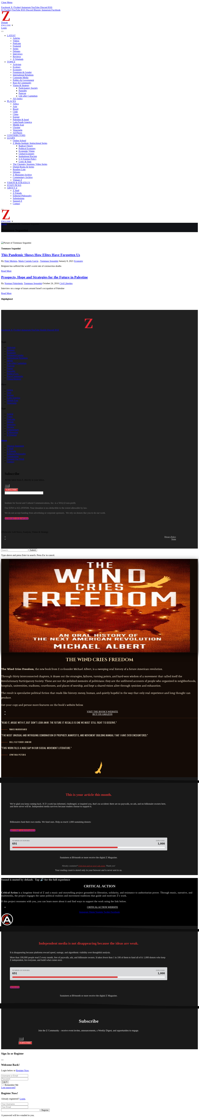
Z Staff (16, 190)
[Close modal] (2, 1059)
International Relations (23, 75)
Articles (16, 38)
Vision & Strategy (21, 85)
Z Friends (17, 193)
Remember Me (11, 1085)
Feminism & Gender (22, 72)
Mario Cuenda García (28, 261)
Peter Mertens (11, 261)
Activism (17, 64)
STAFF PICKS (14, 185)
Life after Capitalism (28, 96)
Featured (17, 46)
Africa (16, 104)
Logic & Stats (25, 161)
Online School (19, 140)
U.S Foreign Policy (27, 159)
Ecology (17, 67)
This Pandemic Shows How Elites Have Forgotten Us (40, 255)
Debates (16, 51)
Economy (17, 69)
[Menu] (2, 31)
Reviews (17, 56)
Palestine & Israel (21, 119)
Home (4, 224)
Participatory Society (28, 88)
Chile (15, 111)
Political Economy (27, 148)
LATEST (11, 35)
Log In (5, 1082)
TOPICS (11, 62)
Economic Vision (27, 151)
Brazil (15, 109)
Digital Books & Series (23, 167)
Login (22, 1099)
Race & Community (22, 83)
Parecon (22, 93)
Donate (4, 22)
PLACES (11, 101)
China (15, 114)
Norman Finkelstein (14, 283)
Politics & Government (23, 80)
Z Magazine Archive (22, 174)
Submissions (18, 198)
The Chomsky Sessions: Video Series (30, 164)
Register (45, 1110)
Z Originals (18, 59)
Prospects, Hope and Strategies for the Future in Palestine (44, 277)
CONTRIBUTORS (16, 135)
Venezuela (17, 130)
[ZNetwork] (5, 20)
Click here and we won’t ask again (91, 866)
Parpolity (23, 90)
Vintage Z (17, 180)
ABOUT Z (12, 188)
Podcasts (17, 43)
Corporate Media (20, 77)
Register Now (22, 1070)
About (4, 440)
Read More (6, 271)
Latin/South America (22, 122)
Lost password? (8, 1087)
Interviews (17, 54)
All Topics (17, 98)
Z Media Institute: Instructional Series (30, 143)
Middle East (18, 125)
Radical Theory (26, 146)
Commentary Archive (23, 177)
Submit (33, 550)
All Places (17, 132)
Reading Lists (19, 169)
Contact (16, 203)
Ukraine (16, 127)
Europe (16, 117)
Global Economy (26, 153)
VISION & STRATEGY (18, 182)
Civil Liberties (66, 283)
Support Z (17, 201)
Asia (15, 106)
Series (15, 48)
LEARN (11, 138)
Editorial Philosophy (22, 195)
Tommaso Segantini (49, 261)
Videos (16, 41)
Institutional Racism (28, 156)
